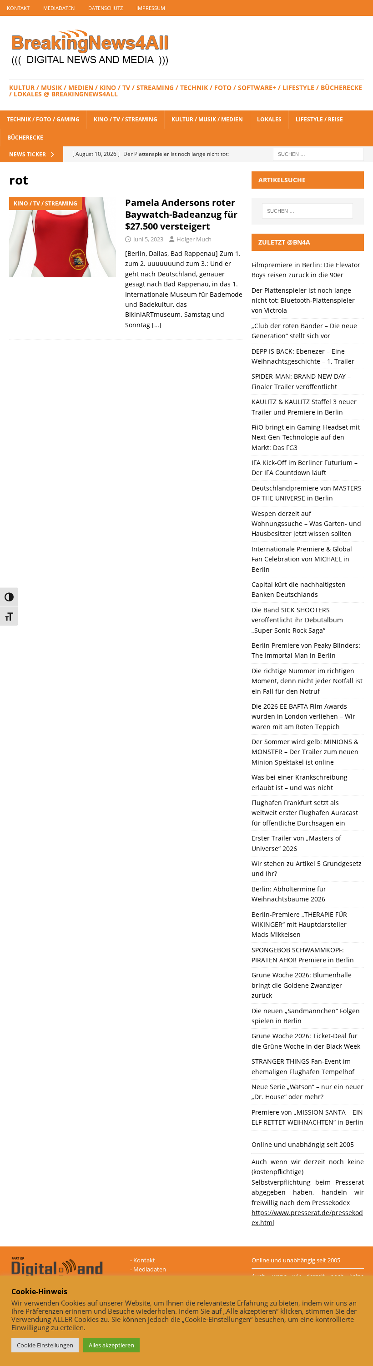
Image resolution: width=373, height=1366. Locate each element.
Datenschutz (105, 8)
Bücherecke (25, 137)
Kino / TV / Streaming (125, 119)
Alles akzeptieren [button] (111, 1345)
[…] (156, 324)
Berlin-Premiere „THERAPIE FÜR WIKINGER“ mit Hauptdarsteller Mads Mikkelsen (299, 924)
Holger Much (194, 239)
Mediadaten (59, 8)
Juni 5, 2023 (148, 239)
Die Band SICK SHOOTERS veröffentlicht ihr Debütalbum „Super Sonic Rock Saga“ (297, 620)
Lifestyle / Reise (319, 119)
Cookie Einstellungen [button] (45, 1345)
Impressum (150, 8)
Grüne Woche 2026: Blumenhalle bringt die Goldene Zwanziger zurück (302, 985)
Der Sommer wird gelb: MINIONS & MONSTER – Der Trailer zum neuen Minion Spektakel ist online (305, 751)
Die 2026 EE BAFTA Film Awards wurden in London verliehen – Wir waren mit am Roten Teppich (303, 716)
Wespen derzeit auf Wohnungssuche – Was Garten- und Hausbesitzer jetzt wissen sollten (306, 523)
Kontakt (18, 8)
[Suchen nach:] (318, 153)
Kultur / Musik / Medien (207, 119)
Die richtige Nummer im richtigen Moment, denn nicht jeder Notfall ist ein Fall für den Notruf (307, 681)
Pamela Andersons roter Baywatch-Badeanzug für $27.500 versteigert (181, 214)
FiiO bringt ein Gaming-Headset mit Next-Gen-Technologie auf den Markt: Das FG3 (306, 437)
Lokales (269, 119)
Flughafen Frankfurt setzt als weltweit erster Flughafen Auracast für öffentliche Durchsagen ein (305, 812)
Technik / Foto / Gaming (43, 119)
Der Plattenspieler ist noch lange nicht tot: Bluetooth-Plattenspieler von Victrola (303, 300)
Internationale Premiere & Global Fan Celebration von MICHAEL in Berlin (302, 559)
